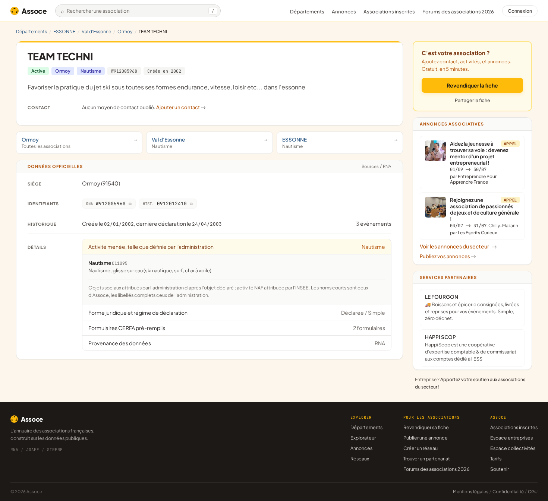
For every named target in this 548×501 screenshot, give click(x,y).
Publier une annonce (425, 438)
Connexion (520, 11)
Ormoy (124, 31)
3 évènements (373, 223)
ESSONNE (64, 31)
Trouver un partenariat (426, 459)
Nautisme (91, 71)
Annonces (344, 12)
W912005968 (124, 71)
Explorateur (363, 438)
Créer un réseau (420, 448)
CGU (533, 491)
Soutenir (499, 469)
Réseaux (359, 459)
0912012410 (165, 203)
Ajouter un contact (181, 107)
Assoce (34, 10)
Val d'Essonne (96, 31)
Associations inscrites (389, 12)
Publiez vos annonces (448, 256)
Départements (307, 12)
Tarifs (495, 459)
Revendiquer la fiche (472, 85)
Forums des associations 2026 (436, 469)
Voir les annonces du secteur (458, 246)
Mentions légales (470, 491)
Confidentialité (508, 491)
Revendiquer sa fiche (426, 427)
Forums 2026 (458, 12)
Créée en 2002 (164, 71)
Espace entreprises (511, 438)
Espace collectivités (512, 448)
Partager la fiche (472, 100)
